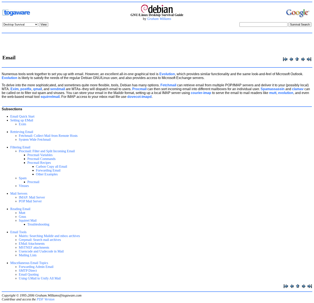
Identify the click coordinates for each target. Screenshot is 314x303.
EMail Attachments (32, 243)
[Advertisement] (157, 44)
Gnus (22, 216)
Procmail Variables (40, 155)
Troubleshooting (38, 224)
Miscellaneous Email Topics (29, 263)
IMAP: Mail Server (32, 197)
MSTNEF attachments (34, 247)
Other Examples (47, 174)
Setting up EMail (21, 120)
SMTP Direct (28, 270)
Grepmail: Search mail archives (40, 240)
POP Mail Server (30, 201)
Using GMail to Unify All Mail (40, 278)
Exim (22, 124)
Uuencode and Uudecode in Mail (41, 251)
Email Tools (18, 232)
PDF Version (45, 299)
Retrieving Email (21, 132)
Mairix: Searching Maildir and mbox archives (49, 236)
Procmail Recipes (39, 162)
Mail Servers (18, 193)
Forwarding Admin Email (36, 267)
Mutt (22, 213)
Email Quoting (29, 274)
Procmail (33, 182)
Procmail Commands (41, 159)
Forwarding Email (48, 170)
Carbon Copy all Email (51, 166)
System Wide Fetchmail (35, 139)
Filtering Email (20, 147)
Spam (22, 178)
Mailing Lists (28, 255)
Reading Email (20, 209)
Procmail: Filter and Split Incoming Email (47, 151)
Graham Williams (159, 19)
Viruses (24, 186)
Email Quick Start (22, 116)
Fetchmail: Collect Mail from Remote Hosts (48, 135)
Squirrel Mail (28, 220)
